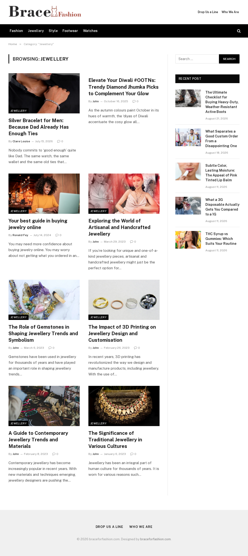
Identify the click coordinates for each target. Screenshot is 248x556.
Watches (90, 31)
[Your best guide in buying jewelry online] (44, 194)
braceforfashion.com (155, 539)
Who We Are (230, 12)
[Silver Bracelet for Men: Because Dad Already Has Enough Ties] (44, 93)
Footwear (70, 31)
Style (53, 31)
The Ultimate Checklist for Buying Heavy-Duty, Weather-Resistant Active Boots (222, 102)
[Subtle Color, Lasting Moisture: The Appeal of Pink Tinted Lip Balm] (188, 171)
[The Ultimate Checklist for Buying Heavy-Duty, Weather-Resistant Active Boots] (188, 98)
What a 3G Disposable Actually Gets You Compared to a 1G (222, 207)
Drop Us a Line (208, 12)
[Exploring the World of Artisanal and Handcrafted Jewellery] (124, 194)
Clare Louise (21, 141)
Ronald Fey (20, 235)
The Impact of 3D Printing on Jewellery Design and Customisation (122, 333)
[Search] (238, 30)
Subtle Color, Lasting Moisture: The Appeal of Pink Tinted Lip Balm (221, 173)
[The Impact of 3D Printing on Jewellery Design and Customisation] (124, 300)
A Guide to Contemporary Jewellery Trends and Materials (38, 439)
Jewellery (36, 31)
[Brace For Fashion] (44, 12)
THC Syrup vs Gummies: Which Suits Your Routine (220, 239)
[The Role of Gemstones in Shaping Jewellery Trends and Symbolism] (44, 300)
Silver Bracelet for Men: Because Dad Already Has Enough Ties (38, 127)
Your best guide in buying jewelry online (37, 224)
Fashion (16, 31)
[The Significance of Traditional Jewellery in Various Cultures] (124, 406)
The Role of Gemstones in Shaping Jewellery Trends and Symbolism (43, 333)
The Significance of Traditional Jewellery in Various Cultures (115, 439)
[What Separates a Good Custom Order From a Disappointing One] (188, 137)
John (96, 101)
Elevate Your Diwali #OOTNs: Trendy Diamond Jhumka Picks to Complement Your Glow (123, 86)
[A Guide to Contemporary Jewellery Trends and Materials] (44, 406)
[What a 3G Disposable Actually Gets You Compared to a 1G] (188, 205)
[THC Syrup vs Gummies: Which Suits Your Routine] (188, 240)
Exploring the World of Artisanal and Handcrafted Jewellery (119, 227)
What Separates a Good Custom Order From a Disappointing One (221, 138)
